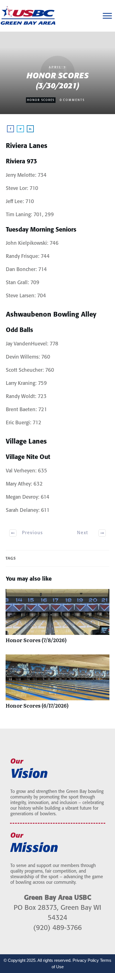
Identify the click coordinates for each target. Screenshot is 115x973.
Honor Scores (40, 100)
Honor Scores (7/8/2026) (57, 619)
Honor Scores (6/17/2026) (57, 684)
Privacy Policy (86, 960)
